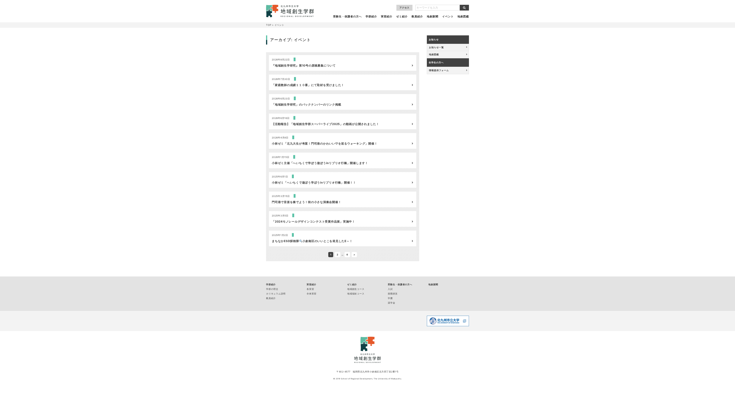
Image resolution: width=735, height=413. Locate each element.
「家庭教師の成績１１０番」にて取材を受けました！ (308, 85)
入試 (390, 289)
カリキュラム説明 (276, 293)
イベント (448, 16)
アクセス (404, 7)
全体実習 (311, 293)
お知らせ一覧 (436, 47)
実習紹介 (386, 16)
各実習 (310, 289)
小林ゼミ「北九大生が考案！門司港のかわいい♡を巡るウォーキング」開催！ (324, 143)
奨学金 (391, 302)
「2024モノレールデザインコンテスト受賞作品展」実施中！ (313, 221)
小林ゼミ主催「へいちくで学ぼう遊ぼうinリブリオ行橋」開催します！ (320, 163)
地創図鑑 (463, 16)
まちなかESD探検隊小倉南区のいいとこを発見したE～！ (312, 241)
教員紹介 (417, 16)
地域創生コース (355, 289)
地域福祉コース (355, 293)
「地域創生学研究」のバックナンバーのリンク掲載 (306, 104)
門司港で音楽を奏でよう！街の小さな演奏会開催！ (306, 202)
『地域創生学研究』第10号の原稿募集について (304, 65)
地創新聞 (432, 16)
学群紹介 (371, 16)
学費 (390, 298)
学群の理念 (272, 289)
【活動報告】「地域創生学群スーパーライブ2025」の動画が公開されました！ (325, 124)
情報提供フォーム (439, 70)
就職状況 (393, 293)
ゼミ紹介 (402, 16)
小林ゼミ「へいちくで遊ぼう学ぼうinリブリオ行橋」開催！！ (314, 182)
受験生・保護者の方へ (347, 16)
